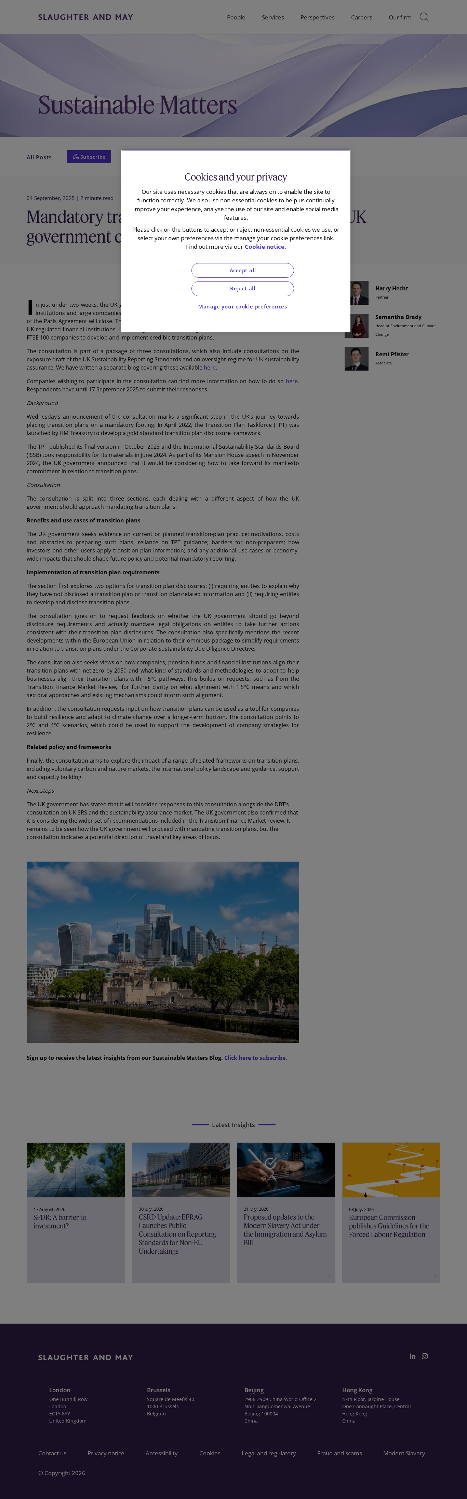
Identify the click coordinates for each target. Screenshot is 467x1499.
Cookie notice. (265, 246)
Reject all (242, 288)
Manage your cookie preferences (242, 306)
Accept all (243, 270)
